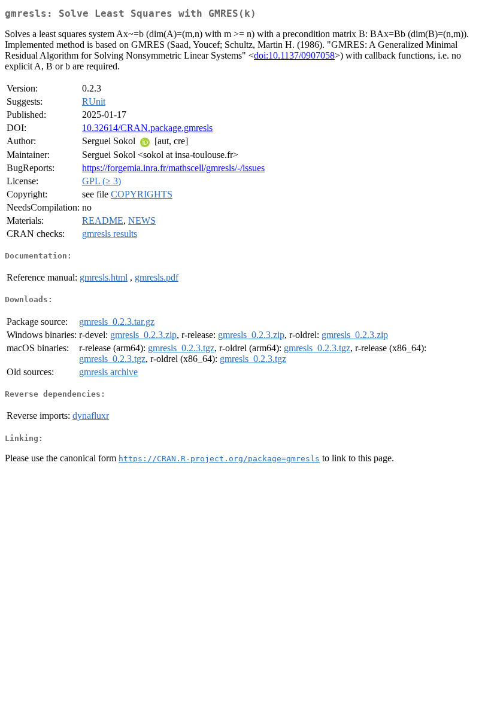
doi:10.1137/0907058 (294, 55)
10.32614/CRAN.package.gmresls (147, 128)
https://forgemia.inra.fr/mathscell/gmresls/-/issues (173, 168)
